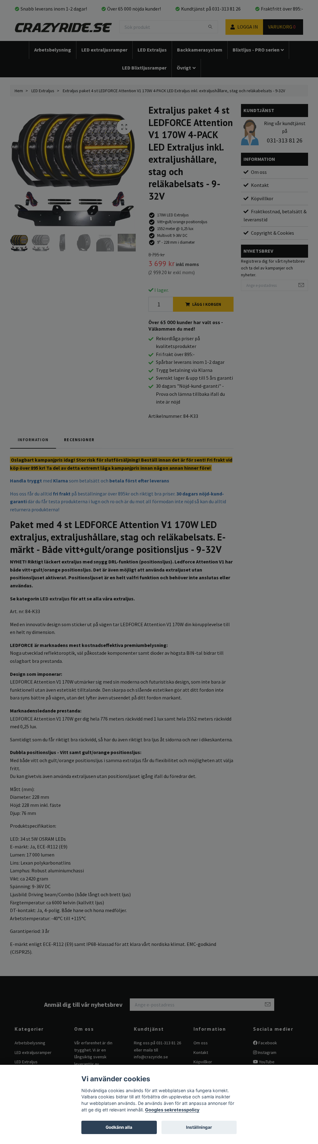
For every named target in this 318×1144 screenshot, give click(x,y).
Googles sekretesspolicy (172, 1109)
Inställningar (199, 1127)
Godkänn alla (119, 1127)
